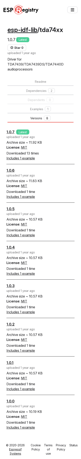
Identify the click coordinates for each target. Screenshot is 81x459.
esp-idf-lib (22, 29)
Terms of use (48, 449)
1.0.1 (10, 362)
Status (73, 445)
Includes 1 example (20, 158)
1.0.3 (10, 286)
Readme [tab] (40, 81)
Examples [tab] (39, 109)
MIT (24, 147)
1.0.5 (10, 209)
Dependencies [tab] (39, 91)
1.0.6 (10, 170)
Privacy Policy (61, 447)
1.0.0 (10, 401)
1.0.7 (10, 132)
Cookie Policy (36, 447)
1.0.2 (10, 324)
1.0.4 (10, 247)
